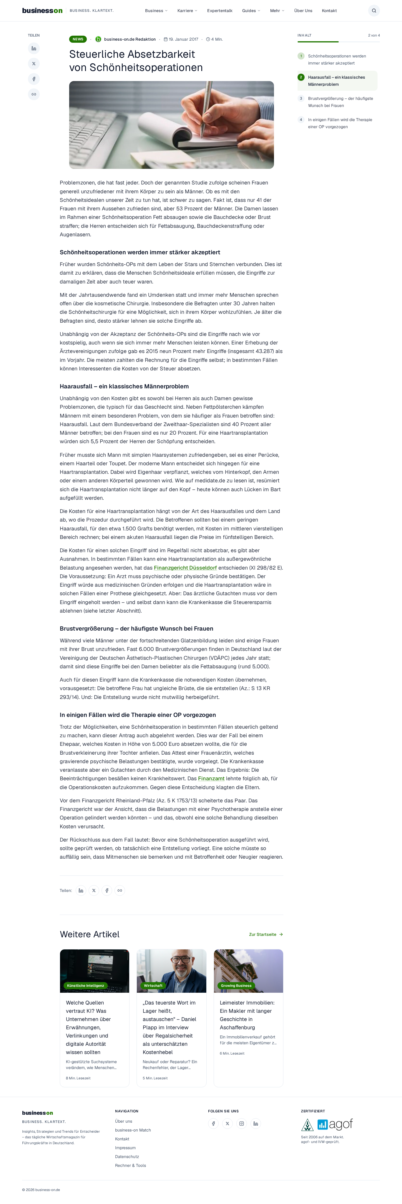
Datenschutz (127, 1156)
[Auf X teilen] (34, 64)
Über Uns (303, 10)
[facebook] (213, 1123)
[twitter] (227, 1123)
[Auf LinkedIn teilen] (34, 48)
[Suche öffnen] (374, 11)
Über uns (123, 1121)
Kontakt (329, 10)
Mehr (275, 10)
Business (154, 10)
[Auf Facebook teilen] (34, 79)
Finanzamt (211, 778)
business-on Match (133, 1130)
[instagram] (241, 1123)
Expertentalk (220, 10)
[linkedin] (255, 1123)
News (78, 39)
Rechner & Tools (130, 1165)
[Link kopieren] (34, 94)
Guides (249, 10)
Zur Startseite (262, 934)
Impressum (125, 1147)
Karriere (185, 10)
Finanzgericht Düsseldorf (185, 567)
